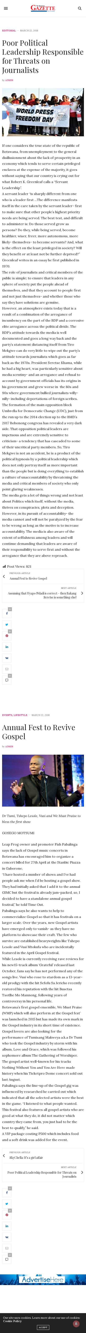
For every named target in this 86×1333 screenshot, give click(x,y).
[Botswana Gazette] (43, 8)
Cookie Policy (12, 1321)
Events (7, 715)
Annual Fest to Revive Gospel (38, 731)
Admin (9, 80)
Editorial (9, 31)
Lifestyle (20, 715)
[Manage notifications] (76, 1323)
